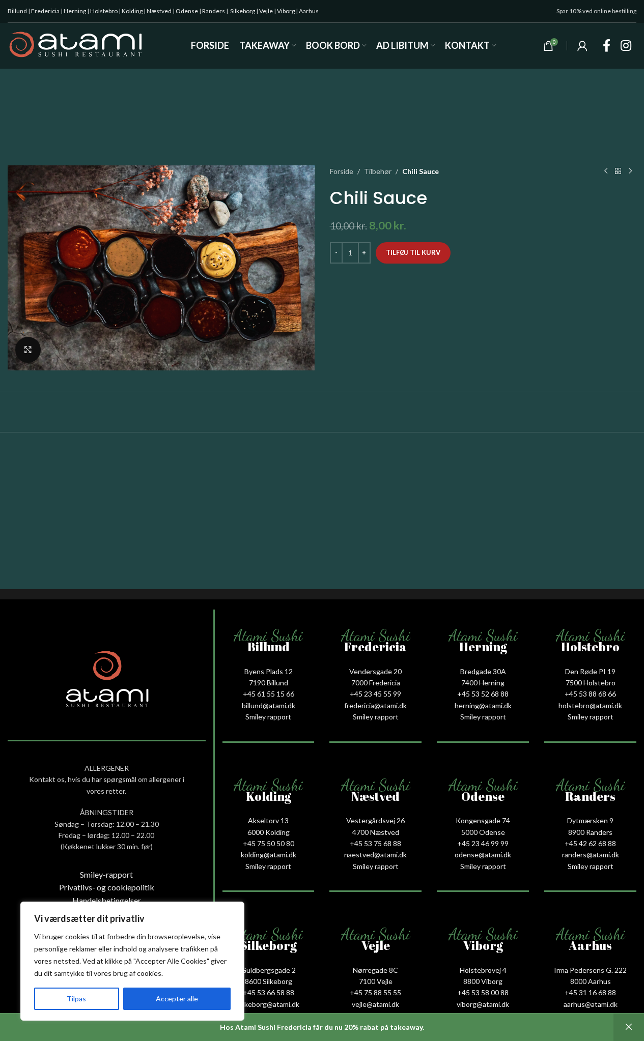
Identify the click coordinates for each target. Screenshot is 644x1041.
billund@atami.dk (268, 705)
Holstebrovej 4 (483, 970)
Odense (187, 11)
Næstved (159, 11)
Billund (17, 11)
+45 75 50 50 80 (268, 843)
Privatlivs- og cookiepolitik (106, 887)
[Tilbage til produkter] (618, 171)
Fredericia (45, 11)
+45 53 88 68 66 (590, 693)
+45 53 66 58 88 (268, 992)
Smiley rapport (268, 716)
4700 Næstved (375, 832)
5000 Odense (483, 832)
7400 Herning (483, 682)
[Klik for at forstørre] (28, 349)
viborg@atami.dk (483, 1004)
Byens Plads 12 (268, 671)
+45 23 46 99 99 (483, 843)
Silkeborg (242, 11)
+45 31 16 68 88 (590, 992)
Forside (341, 171)
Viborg (286, 11)
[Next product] (630, 171)
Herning (75, 11)
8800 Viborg (482, 981)
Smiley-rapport (106, 874)
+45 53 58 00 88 (483, 992)
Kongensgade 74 (483, 820)
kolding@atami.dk (268, 854)
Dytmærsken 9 (590, 820)
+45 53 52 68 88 (483, 693)
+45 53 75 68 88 (375, 843)
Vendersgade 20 (375, 671)
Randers (213, 11)
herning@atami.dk (483, 705)
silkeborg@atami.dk (268, 1004)
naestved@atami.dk (375, 854)
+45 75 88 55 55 (375, 992)
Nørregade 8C (375, 970)
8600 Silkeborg (268, 981)
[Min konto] (582, 46)
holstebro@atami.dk (590, 705)
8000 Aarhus (590, 981)
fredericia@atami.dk (375, 705)
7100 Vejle (376, 981)
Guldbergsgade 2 (268, 970)
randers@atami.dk (590, 854)
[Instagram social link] (625, 46)
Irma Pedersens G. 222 (590, 970)
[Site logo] (76, 45)
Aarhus (309, 11)
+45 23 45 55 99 (375, 693)
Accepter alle (177, 998)
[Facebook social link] (606, 46)
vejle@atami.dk (375, 1004)
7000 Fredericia (375, 682)
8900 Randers (590, 832)
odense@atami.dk (483, 854)
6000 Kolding (268, 832)
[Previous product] (606, 171)
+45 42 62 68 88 (590, 843)
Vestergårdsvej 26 (375, 820)
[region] (132, 961)
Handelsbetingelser (106, 900)
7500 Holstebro (590, 682)
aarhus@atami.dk (591, 1004)
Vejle (266, 11)
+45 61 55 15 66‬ (268, 693)
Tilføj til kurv (413, 252)
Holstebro (104, 11)
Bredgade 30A (483, 671)
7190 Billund (268, 682)
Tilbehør (377, 171)
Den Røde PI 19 (590, 671)
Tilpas (76, 998)
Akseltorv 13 (268, 820)
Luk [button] (628, 1027)
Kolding (132, 11)
